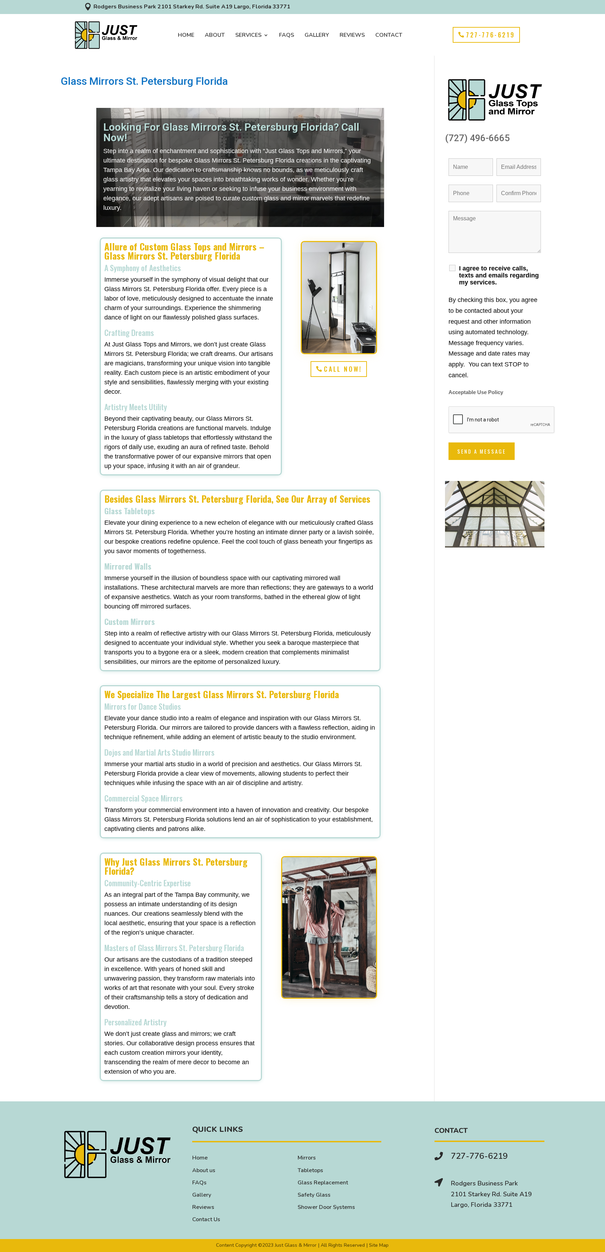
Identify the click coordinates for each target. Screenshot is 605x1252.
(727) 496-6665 (477, 138)
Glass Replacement (323, 1182)
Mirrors (307, 1158)
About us (203, 1170)
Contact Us (206, 1219)
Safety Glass (314, 1195)
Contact (388, 36)
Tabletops (310, 1170)
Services (248, 36)
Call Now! (343, 368)
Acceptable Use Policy (475, 392)
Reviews (352, 36)
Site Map (379, 1245)
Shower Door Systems (326, 1207)
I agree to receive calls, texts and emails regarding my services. (499, 275)
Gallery (317, 36)
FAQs (286, 36)
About (215, 36)
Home (186, 36)
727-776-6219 (490, 34)
